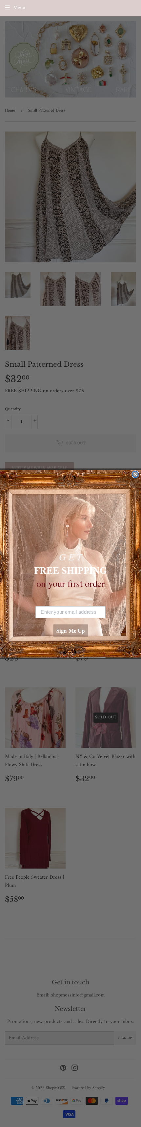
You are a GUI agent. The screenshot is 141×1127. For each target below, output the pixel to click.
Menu (19, 7)
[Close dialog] (135, 474)
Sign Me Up (70, 630)
